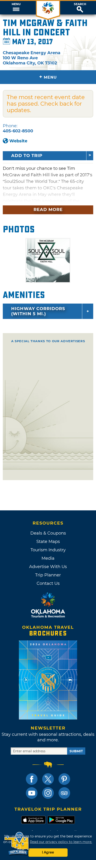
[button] (16, 8)
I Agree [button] (48, 852)
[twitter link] (48, 779)
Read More (48, 209)
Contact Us (48, 583)
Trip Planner (48, 575)
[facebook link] (32, 779)
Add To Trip (26, 155)
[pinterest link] (64, 779)
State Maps (48, 541)
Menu (16, 4)
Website (18, 141)
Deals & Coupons (48, 533)
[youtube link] (32, 793)
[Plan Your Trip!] (16, 844)
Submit (76, 751)
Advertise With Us (48, 566)
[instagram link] (48, 793)
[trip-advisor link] (64, 793)
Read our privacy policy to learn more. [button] (61, 842)
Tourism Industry (48, 549)
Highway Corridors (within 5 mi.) (38, 311)
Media (48, 558)
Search (80, 4)
